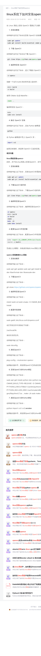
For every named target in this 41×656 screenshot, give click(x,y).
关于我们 (33, 607)
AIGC (30, 19)
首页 (7, 8)
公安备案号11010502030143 (19, 609)
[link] (7, 8)
